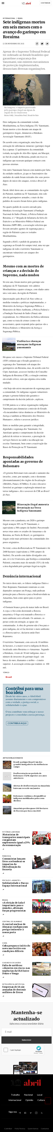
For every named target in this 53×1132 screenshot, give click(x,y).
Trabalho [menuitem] (15, 1094)
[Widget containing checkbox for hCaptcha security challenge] (22, 1050)
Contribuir (8, 1129)
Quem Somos (33, 1129)
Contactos (45, 1129)
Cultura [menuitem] (41, 1100)
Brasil (9, 677)
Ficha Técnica (20, 1129)
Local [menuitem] (39, 1094)
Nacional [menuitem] (28, 1094)
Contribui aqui (17, 723)
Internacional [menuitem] (14, 1100)
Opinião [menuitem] (29, 1100)
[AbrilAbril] (26, 1086)
